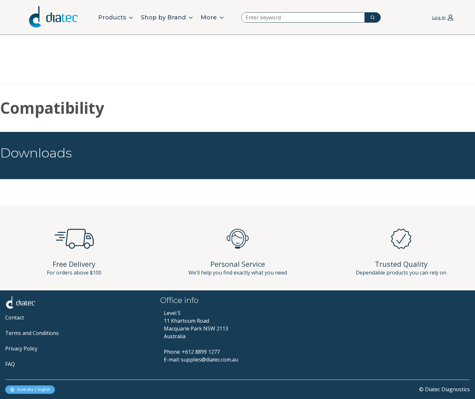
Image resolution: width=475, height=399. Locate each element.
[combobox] (300, 17)
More (209, 17)
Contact (14, 317)
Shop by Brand (163, 17)
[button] (442, 17)
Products (112, 17)
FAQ (10, 364)
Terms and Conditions (32, 333)
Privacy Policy (21, 348)
